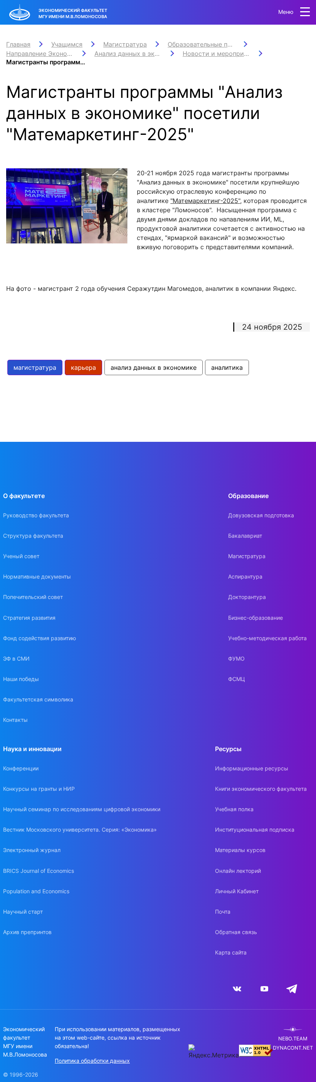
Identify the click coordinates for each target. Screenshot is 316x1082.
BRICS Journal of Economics (38, 870)
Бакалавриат (245, 535)
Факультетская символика (38, 699)
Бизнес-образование (255, 617)
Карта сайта (231, 952)
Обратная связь (236, 932)
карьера (83, 367)
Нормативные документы (37, 576)
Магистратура (247, 556)
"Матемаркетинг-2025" (205, 201)
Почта (222, 911)
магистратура (34, 367)
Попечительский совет (33, 597)
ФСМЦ (236, 679)
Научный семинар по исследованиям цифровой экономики (81, 809)
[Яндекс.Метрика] (213, 1052)
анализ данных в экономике (154, 367)
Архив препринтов (27, 932)
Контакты (15, 719)
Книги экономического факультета (261, 788)
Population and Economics (36, 891)
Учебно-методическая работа (267, 638)
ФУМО (236, 658)
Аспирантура (245, 576)
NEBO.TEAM (293, 1039)
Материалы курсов (240, 850)
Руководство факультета (36, 515)
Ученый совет (21, 556)
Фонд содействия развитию (39, 638)
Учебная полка (234, 809)
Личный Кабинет (237, 891)
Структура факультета (33, 535)
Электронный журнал (32, 850)
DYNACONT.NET (293, 1048)
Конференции (21, 768)
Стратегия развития (29, 617)
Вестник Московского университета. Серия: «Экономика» (80, 829)
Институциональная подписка (254, 829)
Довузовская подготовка (261, 515)
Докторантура (247, 597)
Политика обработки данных (92, 1060)
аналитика (227, 367)
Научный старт (23, 911)
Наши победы (21, 679)
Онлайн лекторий (238, 870)
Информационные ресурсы (251, 768)
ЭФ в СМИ (16, 658)
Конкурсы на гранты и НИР (39, 788)
